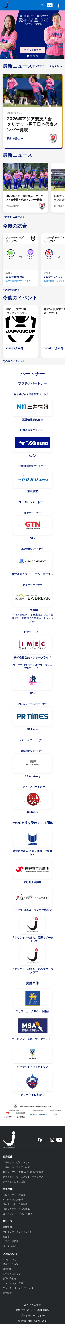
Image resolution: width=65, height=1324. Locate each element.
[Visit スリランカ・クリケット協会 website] (32, 998)
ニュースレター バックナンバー (19, 1288)
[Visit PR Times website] (32, 716)
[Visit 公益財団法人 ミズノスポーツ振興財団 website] (32, 838)
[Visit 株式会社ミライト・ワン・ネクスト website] (32, 561)
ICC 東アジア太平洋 (13, 1199)
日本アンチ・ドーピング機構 (17, 1214)
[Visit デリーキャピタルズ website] (32, 1081)
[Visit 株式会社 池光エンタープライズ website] (32, 644)
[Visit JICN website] (32, 680)
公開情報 (7, 1293)
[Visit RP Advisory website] (32, 763)
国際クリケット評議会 (14, 1195)
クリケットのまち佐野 (14, 1181)
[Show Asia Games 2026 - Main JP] (28, 56)
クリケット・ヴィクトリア (16, 1162)
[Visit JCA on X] (46, 1140)
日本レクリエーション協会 (16, 1209)
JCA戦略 (7, 1269)
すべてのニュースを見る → (47, 66)
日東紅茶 (38, 614)
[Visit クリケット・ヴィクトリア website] (32, 1053)
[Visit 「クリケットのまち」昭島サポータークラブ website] (32, 955)
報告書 (6, 1236)
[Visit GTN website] (32, 525)
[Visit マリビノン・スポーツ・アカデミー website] (32, 1026)
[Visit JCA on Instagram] (52, 1140)
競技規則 (7, 1227)
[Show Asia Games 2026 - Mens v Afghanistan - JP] (34, 56)
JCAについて (9, 1259)
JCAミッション (10, 1264)
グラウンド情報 (11, 1241)
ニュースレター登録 (13, 1283)
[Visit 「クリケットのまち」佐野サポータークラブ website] (32, 924)
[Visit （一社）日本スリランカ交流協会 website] (32, 897)
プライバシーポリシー (32, 1315)
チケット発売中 (32, 49)
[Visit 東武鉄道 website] (32, 478)
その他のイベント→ (13, 361)
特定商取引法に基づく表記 (32, 1320)
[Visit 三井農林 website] (32, 597)
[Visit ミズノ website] (32, 442)
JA (49, 5)
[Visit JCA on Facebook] (40, 1140)
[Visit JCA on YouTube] (59, 1140)
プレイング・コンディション (17, 1232)
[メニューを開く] (58, 5)
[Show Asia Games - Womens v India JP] (31, 56)
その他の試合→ (11, 289)
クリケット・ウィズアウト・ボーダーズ (23, 1176)
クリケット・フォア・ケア (16, 1167)
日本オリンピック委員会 (15, 1204)
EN (42, 5)
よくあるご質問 (32, 1304)
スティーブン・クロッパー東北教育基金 (23, 1172)
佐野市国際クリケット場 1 (18, 280)
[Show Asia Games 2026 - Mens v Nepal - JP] (37, 56)
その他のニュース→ (13, 216)
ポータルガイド (11, 1246)
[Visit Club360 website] (32, 799)
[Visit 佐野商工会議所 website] (32, 869)
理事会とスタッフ (12, 1273)
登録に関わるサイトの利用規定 (33, 1309)
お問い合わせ (9, 1278)
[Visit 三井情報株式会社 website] (32, 406)
